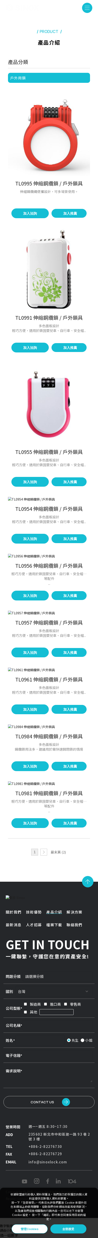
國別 (9, 991)
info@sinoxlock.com (47, 1162)
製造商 (35, 1004)
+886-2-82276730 (45, 1146)
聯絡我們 (74, 925)
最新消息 (13, 925)
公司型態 (13, 1008)
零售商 (75, 1004)
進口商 (55, 1004)
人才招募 (34, 925)
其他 (33, 1012)
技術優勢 (34, 912)
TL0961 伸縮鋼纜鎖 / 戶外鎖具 (49, 679)
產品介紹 (54, 912)
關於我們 (13, 912)
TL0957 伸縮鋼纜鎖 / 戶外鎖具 (49, 622)
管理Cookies (30, 1229)
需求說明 (13, 1070)
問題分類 (13, 976)
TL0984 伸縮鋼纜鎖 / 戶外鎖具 (49, 736)
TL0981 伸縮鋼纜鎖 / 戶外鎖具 (49, 793)
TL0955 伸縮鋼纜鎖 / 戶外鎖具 (49, 451)
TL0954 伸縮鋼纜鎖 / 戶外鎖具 (49, 508)
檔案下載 (54, 925)
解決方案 (74, 912)
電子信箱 (13, 1055)
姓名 (9, 1040)
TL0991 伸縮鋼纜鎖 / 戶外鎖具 (49, 317)
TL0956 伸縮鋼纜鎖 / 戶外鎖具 (49, 565)
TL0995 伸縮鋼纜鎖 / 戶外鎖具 (49, 183)
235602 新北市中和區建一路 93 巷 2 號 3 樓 (59, 1136)
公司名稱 (13, 1025)
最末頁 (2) (58, 852)
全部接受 (68, 1229)
